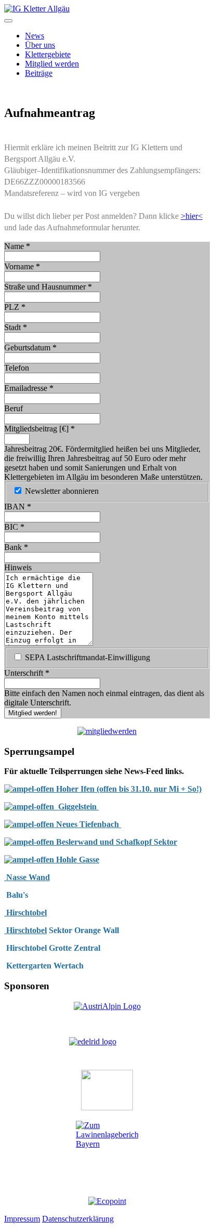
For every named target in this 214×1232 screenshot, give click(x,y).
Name (17, 246)
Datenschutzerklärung (78, 1218)
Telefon (16, 367)
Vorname (22, 266)
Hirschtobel (25, 912)
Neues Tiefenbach (88, 824)
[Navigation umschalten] (8, 20)
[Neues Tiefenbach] (30, 824)
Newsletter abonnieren (62, 491)
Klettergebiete (48, 54)
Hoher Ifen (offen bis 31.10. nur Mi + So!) (128, 788)
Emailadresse (29, 388)
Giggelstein (76, 806)
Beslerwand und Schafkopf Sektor (115, 841)
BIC (14, 526)
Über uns (40, 45)
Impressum (22, 1218)
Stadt (15, 327)
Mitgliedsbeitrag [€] (39, 428)
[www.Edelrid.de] (107, 1049)
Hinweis (18, 567)
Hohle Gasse (76, 859)
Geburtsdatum (30, 347)
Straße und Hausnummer (48, 286)
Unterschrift (26, 673)
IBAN (17, 506)
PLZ (14, 307)
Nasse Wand (27, 877)
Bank (16, 547)
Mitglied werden (52, 63)
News (34, 35)
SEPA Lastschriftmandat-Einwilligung (87, 657)
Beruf (13, 408)
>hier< (192, 216)
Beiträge (38, 73)
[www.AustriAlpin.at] (107, 1006)
